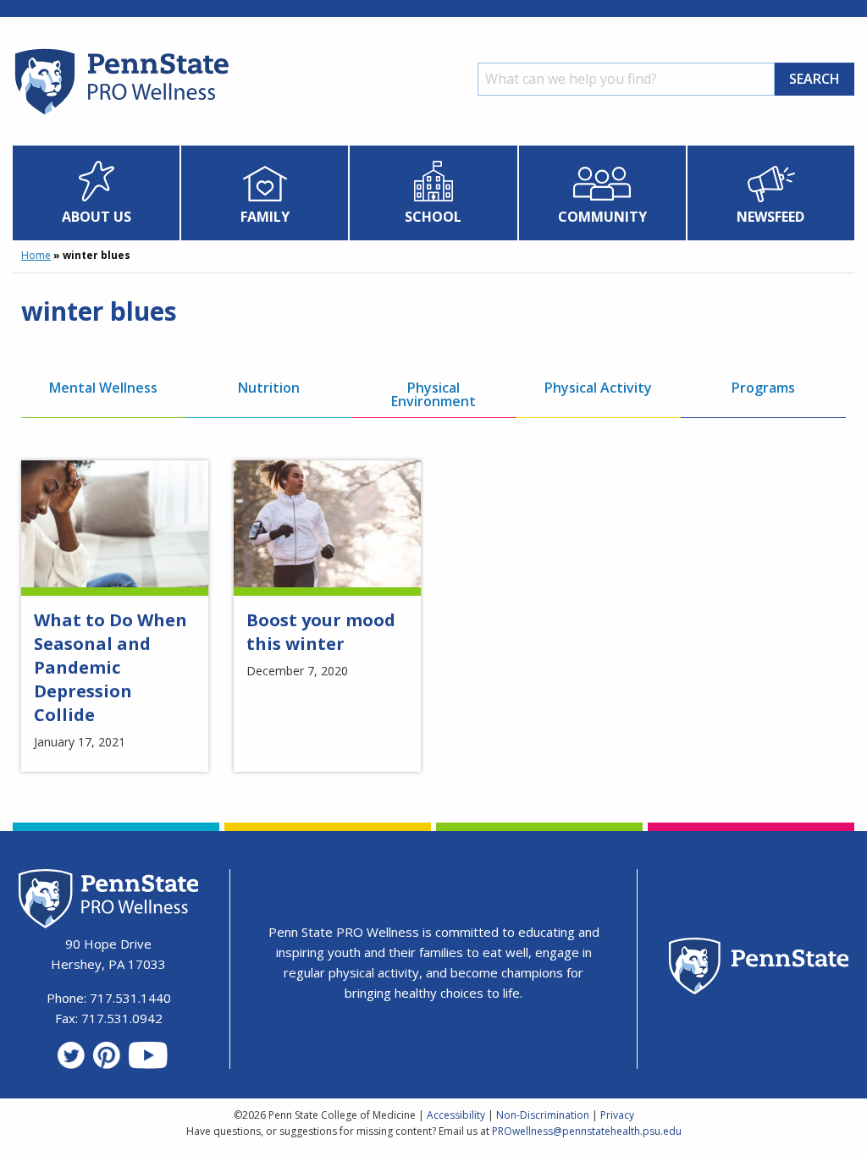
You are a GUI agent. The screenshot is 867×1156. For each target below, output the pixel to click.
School (433, 216)
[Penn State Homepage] (759, 968)
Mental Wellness (103, 387)
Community (602, 216)
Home (36, 255)
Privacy (617, 1115)
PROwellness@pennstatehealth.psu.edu (587, 1131)
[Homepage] (121, 114)
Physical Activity (598, 387)
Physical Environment (433, 394)
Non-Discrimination (542, 1115)
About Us (96, 216)
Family (265, 216)
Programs (763, 387)
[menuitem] (96, 193)
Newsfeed (770, 216)
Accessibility (456, 1115)
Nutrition (269, 387)
